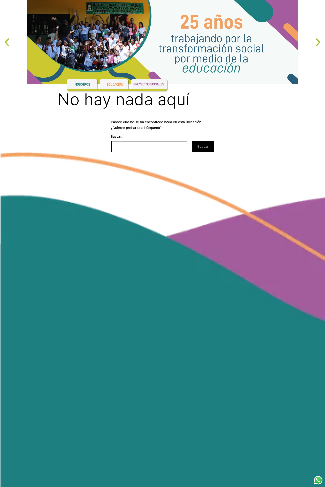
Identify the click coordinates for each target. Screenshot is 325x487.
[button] (7, 42)
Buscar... (117, 136)
